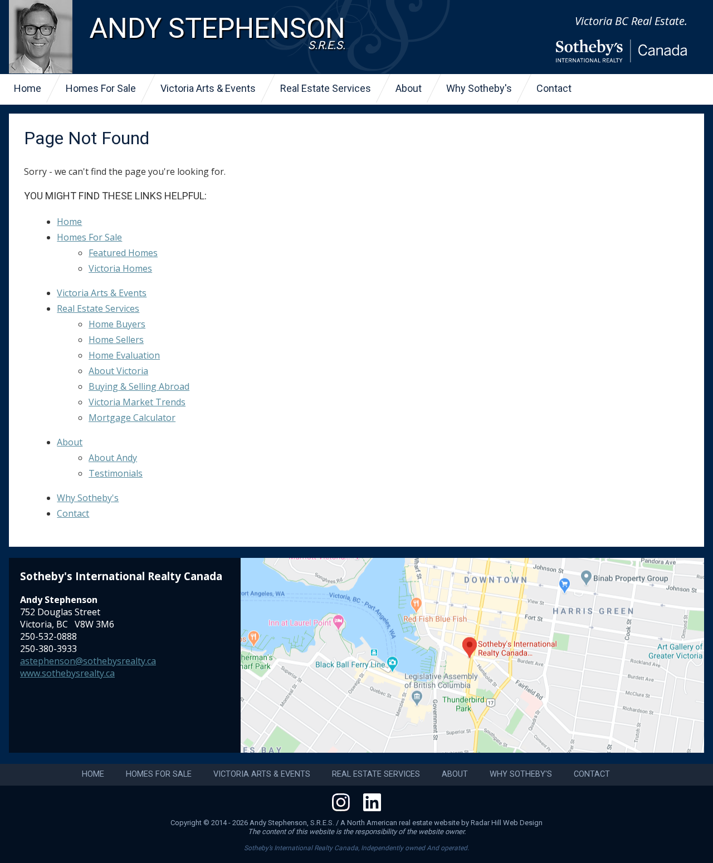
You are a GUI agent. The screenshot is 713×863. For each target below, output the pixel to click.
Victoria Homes (120, 268)
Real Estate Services (325, 88)
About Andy (113, 458)
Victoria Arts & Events (208, 88)
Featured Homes (123, 253)
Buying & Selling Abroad (139, 386)
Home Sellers (116, 340)
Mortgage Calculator (132, 417)
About (408, 88)
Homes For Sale (101, 88)
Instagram (341, 802)
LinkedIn (372, 802)
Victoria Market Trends (137, 402)
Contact (554, 88)
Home (27, 88)
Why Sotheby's (479, 88)
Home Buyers (117, 324)
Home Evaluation (124, 355)
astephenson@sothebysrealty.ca (88, 661)
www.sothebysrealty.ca (67, 673)
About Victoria (118, 371)
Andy (217, 32)
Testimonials (116, 473)
